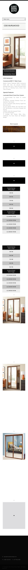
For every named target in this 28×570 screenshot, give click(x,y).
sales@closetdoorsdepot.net (10, 556)
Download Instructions (9, 71)
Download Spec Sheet (9, 74)
